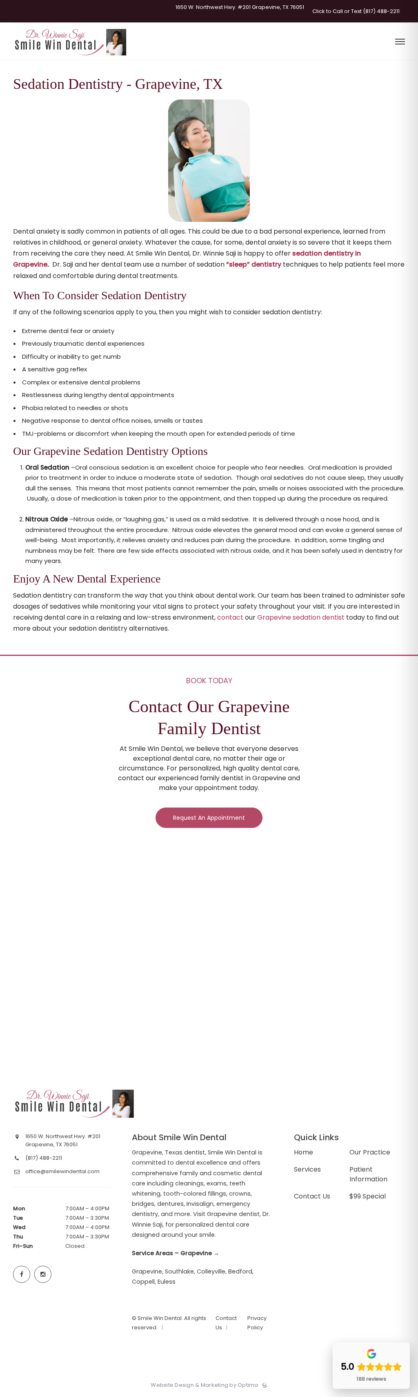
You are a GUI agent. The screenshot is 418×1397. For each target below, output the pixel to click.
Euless (167, 1282)
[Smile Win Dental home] (75, 1104)
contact (230, 617)
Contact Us (312, 1196)
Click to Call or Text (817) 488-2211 (355, 11)
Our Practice (369, 1152)
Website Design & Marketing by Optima (204, 1385)
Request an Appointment (209, 818)
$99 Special (367, 1196)
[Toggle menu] (400, 42)
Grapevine (147, 1271)
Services (307, 1169)
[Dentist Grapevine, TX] (71, 58)
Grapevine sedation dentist (301, 617)
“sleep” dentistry (253, 264)
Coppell (143, 1282)
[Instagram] (42, 1274)
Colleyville (211, 1271)
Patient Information (368, 1174)
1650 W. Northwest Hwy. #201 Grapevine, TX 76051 (239, 7)
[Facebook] (21, 1274)
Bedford (240, 1271)
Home (303, 1152)
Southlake (179, 1271)
